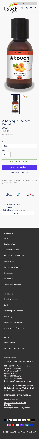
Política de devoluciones (13, 322)
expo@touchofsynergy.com (15, 402)
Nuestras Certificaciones (14, 328)
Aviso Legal (8, 316)
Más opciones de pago (19, 172)
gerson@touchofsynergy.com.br (17, 408)
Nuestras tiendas (11, 299)
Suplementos (9, 244)
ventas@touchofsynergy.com (20, 381)
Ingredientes (9, 261)
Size (3, 142)
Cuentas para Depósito (13, 311)
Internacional (9, 279)
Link (16, 400)
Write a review (18, 213)
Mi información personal (14, 348)
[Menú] (35, 7)
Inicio (6, 238)
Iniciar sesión (9, 342)
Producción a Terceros (13, 267)
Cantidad (5, 150)
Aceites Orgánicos (11, 250)
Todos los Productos (12, 284)
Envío (6, 305)
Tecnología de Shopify (28, 432)
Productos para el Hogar (14, 255)
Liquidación (8, 273)
